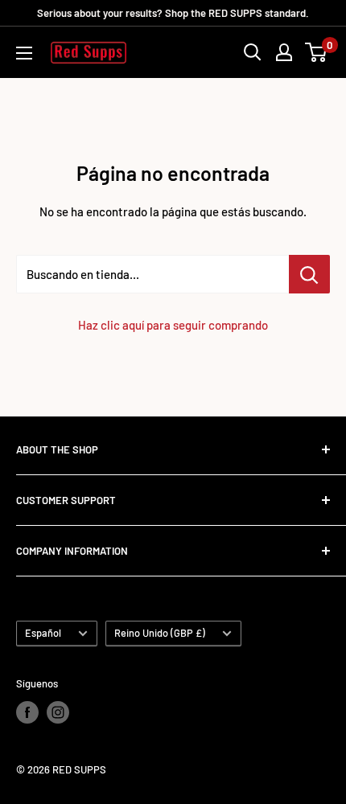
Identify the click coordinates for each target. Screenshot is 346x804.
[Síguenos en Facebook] (27, 712)
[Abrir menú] (24, 53)
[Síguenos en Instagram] (58, 712)
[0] (317, 52)
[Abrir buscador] (253, 52)
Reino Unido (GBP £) (159, 632)
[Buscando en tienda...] (309, 274)
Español (43, 632)
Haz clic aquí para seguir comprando (173, 325)
